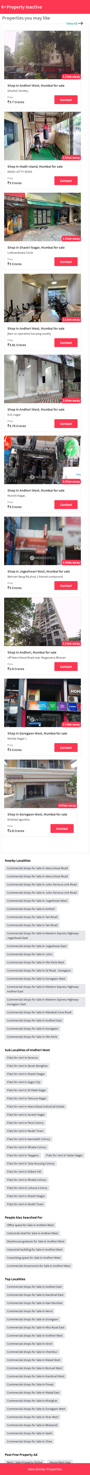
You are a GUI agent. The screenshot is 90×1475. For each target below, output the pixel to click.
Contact (66, 99)
